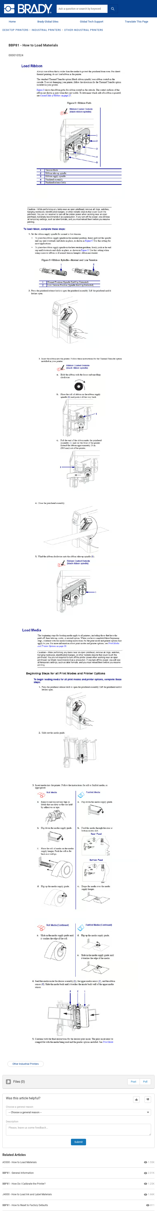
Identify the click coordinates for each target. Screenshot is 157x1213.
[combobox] (82, 9)
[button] (133, 1082)
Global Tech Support (91, 21)
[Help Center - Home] (28, 8)
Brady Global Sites (47, 21)
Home (12, 21)
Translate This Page (136, 21)
